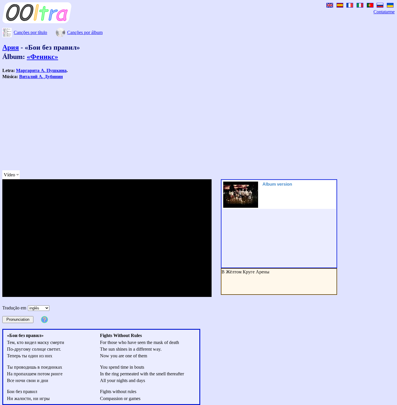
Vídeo (9, 174)
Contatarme (384, 11)
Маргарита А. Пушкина (41, 70)
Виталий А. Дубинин (41, 76)
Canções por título (30, 32)
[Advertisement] (176, 125)
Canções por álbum (85, 32)
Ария (10, 47)
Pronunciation (17, 319)
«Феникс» (42, 56)
